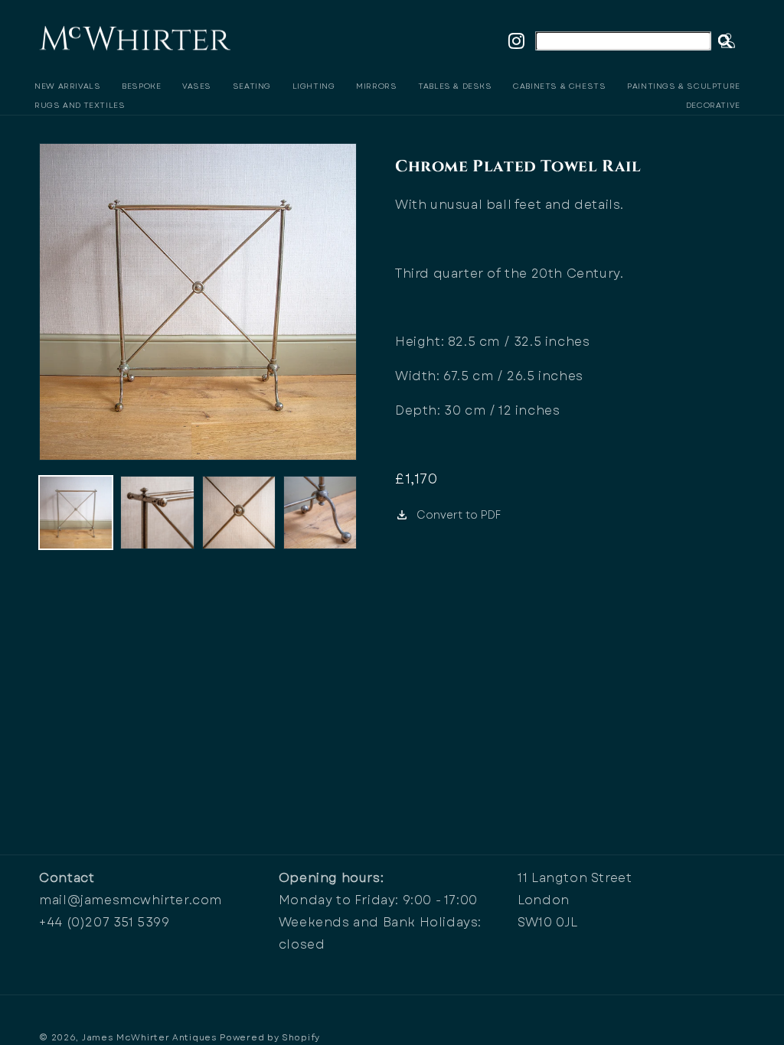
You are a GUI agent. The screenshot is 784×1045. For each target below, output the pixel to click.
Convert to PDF (458, 514)
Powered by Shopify (270, 1037)
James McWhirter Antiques (149, 1037)
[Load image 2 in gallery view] (157, 512)
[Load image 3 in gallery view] (239, 512)
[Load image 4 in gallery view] (320, 512)
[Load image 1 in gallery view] (76, 512)
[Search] (725, 41)
